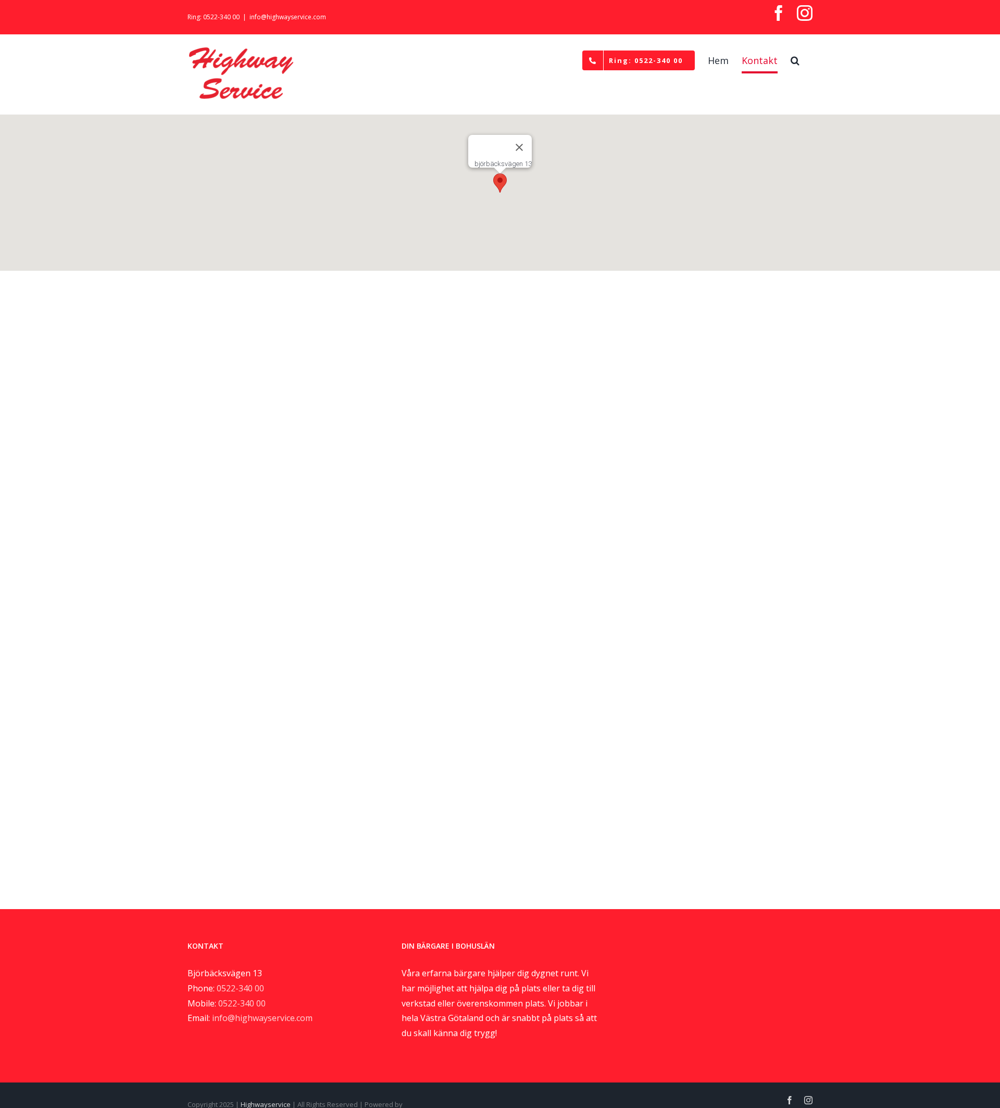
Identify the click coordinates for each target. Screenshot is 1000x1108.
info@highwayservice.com (287, 16)
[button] (795, 60)
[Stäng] (519, 147)
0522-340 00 (240, 988)
